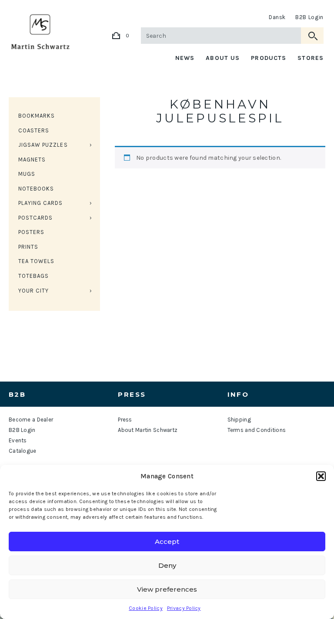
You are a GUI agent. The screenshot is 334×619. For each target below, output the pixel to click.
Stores (310, 58)
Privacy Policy (184, 608)
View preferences (167, 589)
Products (268, 58)
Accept (167, 541)
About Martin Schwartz (147, 430)
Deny (167, 565)
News (184, 58)
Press (125, 419)
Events (18, 440)
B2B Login (309, 17)
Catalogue (23, 451)
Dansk (277, 17)
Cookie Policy (146, 608)
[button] (321, 476)
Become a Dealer (31, 419)
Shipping (239, 419)
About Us (223, 58)
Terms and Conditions (256, 430)
